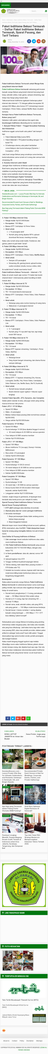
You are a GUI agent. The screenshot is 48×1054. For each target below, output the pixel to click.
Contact (14, 1041)
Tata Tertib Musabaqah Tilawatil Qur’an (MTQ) (20, 1000)
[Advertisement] (24, 667)
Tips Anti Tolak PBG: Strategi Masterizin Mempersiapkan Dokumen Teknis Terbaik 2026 (34, 839)
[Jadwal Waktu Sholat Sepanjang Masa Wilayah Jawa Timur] (39, 1022)
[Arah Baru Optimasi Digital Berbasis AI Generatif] (35, 794)
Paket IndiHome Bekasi (11, 89)
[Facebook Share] (7, 718)
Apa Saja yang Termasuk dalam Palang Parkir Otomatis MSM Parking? (12, 808)
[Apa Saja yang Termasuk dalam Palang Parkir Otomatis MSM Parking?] (12, 794)
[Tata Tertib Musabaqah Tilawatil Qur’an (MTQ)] (24, 997)
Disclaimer (30, 1041)
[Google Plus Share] (18, 718)
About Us (6, 1041)
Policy (22, 1041)
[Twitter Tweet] (13, 718)
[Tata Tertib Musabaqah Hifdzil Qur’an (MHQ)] (39, 1012)
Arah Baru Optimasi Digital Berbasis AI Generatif (32, 808)
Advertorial (6, 751)
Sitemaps (39, 1041)
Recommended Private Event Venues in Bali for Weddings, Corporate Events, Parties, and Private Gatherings (34, 775)
